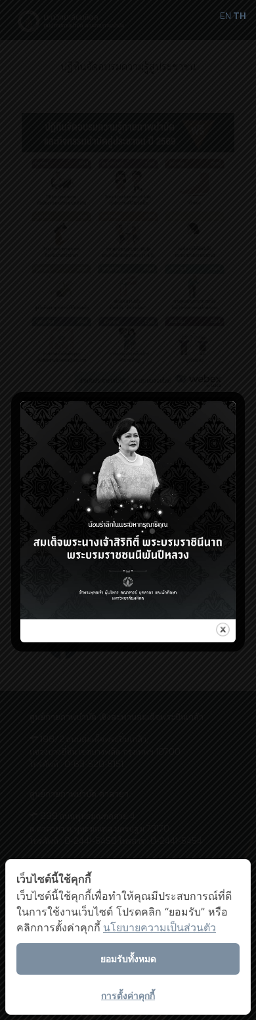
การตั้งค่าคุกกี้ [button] (128, 995)
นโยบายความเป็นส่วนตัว (159, 927)
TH (239, 16)
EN (225, 16)
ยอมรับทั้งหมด (128, 958)
